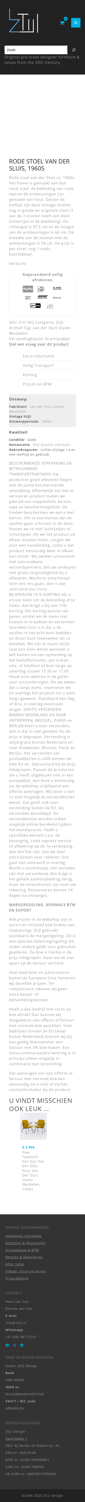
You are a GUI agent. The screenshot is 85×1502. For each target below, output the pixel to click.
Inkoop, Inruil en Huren (25, 1271)
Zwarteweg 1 (16, 1438)
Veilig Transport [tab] (38, 365)
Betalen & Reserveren (24, 1257)
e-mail (43, 1084)
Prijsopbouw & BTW (22, 1250)
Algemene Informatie (23, 1236)
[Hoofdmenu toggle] (75, 22)
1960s (46, 421)
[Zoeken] (73, 50)
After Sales (14, 1264)
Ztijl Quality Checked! (51, 444)
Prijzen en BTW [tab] (37, 384)
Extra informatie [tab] (38, 356)
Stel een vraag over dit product (39, 344)
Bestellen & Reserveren (25, 1243)
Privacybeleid (17, 1278)
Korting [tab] (30, 374)
